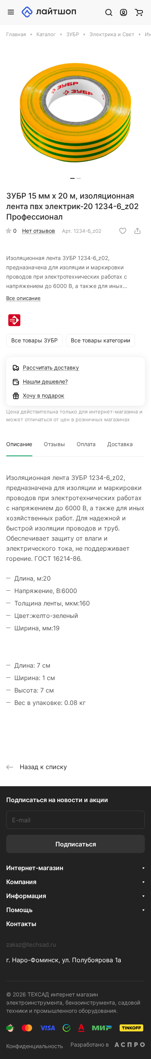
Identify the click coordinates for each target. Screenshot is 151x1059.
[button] (72, 178)
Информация (26, 896)
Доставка (120, 444)
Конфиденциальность (34, 1046)
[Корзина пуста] (139, 12)
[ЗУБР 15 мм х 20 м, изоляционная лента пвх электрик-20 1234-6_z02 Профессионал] (75, 112)
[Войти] (123, 12)
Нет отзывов (38, 230)
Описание (19, 444)
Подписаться (75, 844)
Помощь (19, 910)
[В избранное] (122, 230)
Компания (21, 882)
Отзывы (54, 444)
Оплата (86, 444)
